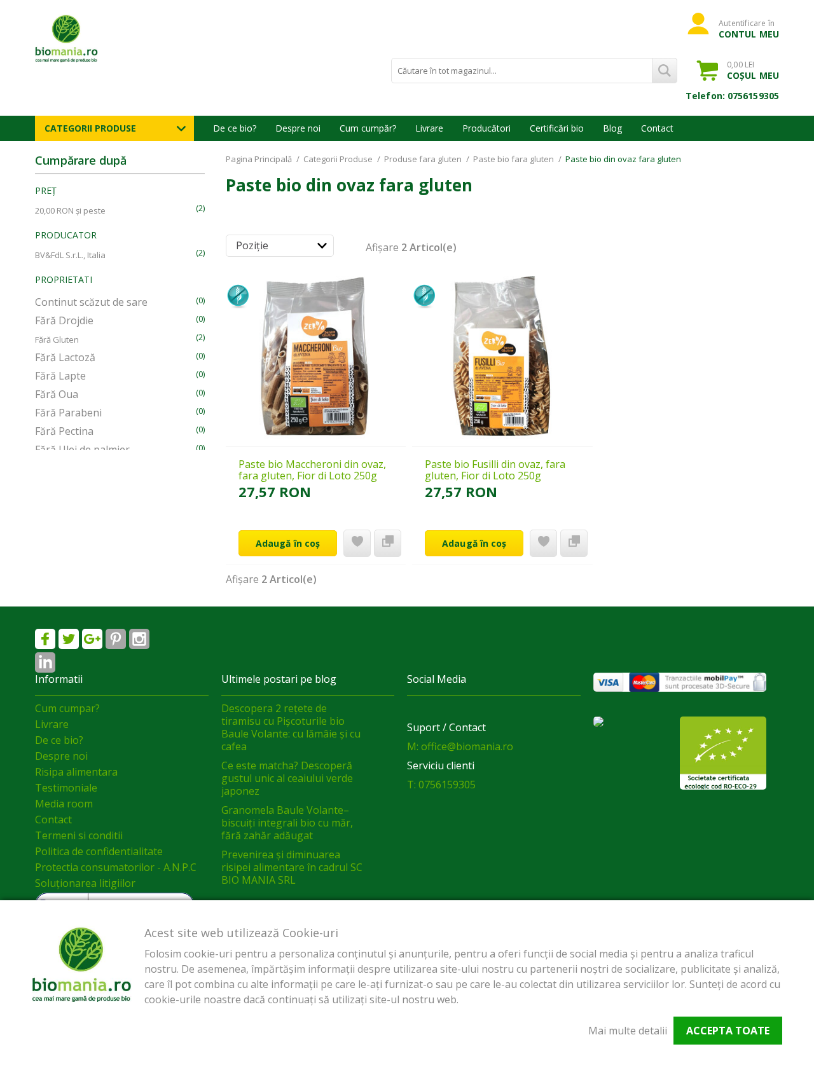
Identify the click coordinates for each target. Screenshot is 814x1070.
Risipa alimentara (76, 772)
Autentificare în (749, 28)
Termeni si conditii (79, 835)
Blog (612, 128)
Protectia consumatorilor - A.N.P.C (116, 867)
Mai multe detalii (627, 1031)
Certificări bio (557, 128)
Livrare (429, 128)
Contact (657, 128)
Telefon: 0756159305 (732, 96)
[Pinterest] (116, 639)
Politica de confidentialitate (99, 851)
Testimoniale (66, 788)
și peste (70, 210)
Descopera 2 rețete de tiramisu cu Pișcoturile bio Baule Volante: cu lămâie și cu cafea (291, 727)
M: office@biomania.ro (460, 746)
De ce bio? (234, 128)
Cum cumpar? (67, 708)
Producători (486, 128)
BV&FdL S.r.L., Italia (70, 255)
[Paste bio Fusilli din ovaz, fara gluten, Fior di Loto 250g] (502, 356)
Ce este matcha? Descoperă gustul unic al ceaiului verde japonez (287, 778)
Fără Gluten (57, 339)
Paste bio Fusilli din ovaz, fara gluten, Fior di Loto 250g (495, 469)
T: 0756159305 (441, 785)
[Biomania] (89, 38)
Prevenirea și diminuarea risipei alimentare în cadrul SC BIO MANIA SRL (291, 867)
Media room (64, 804)
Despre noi (298, 128)
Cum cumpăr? (368, 128)
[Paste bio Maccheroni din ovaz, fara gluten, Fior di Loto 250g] (316, 356)
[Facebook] (45, 639)
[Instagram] (139, 639)
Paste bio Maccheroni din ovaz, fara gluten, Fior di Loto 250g (312, 469)
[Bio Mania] (45, 662)
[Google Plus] (92, 639)
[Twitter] (69, 639)
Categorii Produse (90, 128)
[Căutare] (664, 70)
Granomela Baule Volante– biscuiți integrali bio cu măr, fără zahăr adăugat (287, 823)
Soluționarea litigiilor (85, 883)
